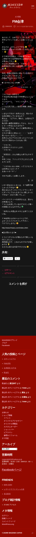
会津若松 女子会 (10, 368)
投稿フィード (7, 518)
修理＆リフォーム (10, 435)
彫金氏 (6, 373)
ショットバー (9, 430)
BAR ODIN (8, 485)
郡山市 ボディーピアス (10, 388)
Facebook (6, 345)
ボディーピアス (10, 359)
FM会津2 (7, 363)
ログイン (5, 515)
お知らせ (5, 412)
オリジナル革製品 (10, 424)
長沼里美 (7, 494)
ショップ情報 (7, 415)
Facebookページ (12, 469)
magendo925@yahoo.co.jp (12, 459)
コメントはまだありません (24, 26)
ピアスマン (8, 432)
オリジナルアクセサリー (13, 421)
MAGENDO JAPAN (15, 533)
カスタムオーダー (10, 427)
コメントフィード (9, 521)
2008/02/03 (8, 26)
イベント (7, 418)
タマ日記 (18, 16)
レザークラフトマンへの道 (14, 489)
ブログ (4, 343)
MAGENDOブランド (9, 340)
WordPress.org (8, 524)
